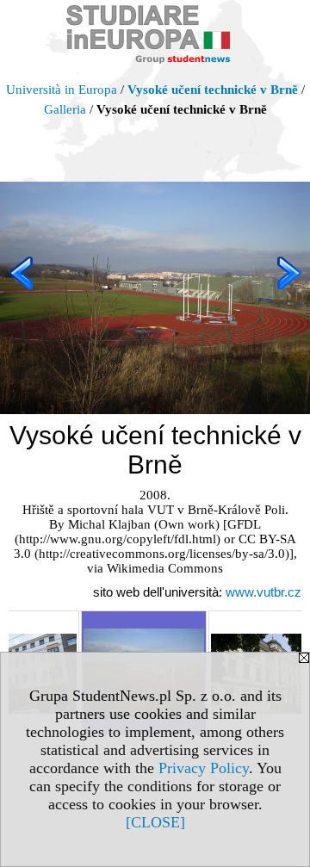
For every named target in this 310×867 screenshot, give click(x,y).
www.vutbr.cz (263, 592)
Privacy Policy (203, 768)
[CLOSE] (155, 822)
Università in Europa (61, 89)
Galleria (65, 109)
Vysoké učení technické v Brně (212, 89)
